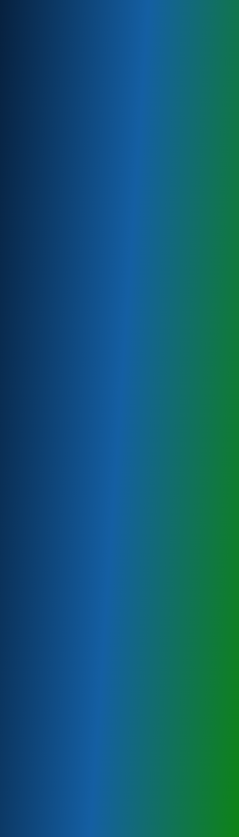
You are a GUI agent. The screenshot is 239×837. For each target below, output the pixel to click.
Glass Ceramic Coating (32, 180)
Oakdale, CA (25, 466)
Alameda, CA (25, 525)
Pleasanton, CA (27, 495)
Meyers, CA (24, 418)
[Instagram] (236, 3)
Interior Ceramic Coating (33, 186)
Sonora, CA (24, 531)
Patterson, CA (26, 430)
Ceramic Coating (27, 144)
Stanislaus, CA (26, 454)
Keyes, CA (24, 412)
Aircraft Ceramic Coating (33, 156)
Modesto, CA (25, 424)
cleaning (103, 127)
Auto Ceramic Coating (31, 150)
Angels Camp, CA (28, 537)
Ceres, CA (23, 400)
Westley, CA (25, 448)
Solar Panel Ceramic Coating (35, 174)
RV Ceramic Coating (30, 168)
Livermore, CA (26, 489)
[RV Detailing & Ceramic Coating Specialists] (25, 16)
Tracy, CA (23, 483)
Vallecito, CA (25, 543)
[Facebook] (230, 3)
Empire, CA (24, 406)
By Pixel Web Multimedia (60, 834)
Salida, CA (23, 442)
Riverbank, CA (26, 436)
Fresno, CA (24, 507)
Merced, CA (24, 501)
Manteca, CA (25, 478)
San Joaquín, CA (27, 519)
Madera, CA (24, 513)
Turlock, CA (24, 460)
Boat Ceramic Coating (31, 162)
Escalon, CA (24, 472)
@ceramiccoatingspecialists (39, 703)
